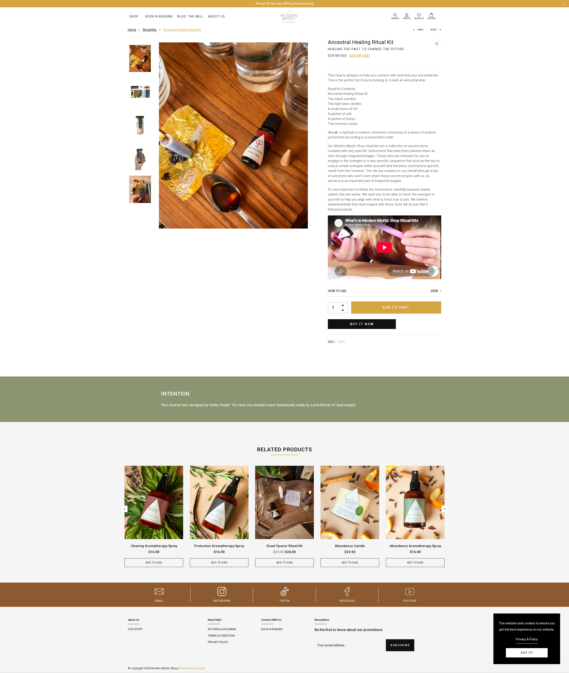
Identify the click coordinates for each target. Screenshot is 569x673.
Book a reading (272, 629)
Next (434, 30)
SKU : (332, 342)
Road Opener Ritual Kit (285, 546)
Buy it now (362, 324)
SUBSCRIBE (400, 645)
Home (132, 30)
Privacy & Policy (527, 639)
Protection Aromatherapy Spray (219, 546)
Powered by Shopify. (192, 668)
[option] (140, 58)
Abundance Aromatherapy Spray (415, 546)
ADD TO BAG (154, 562)
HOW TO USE (384, 291)
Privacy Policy (218, 642)
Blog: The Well (190, 16)
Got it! (527, 652)
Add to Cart (396, 307)
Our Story (135, 629)
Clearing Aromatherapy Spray (154, 546)
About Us (216, 16)
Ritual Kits (150, 30)
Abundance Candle (350, 546)
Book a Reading (159, 16)
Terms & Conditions (221, 635)
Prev (420, 30)
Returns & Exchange (222, 629)
